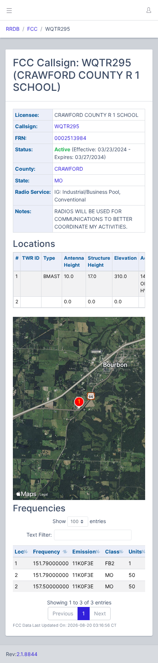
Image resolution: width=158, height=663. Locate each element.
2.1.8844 (27, 654)
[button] (148, 10)
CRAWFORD (68, 169)
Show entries (79, 521)
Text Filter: (39, 534)
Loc (19, 551)
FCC (32, 29)
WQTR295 (66, 126)
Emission (84, 551)
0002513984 (70, 138)
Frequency (46, 551)
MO (58, 180)
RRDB (12, 29)
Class (112, 551)
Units (135, 551)
